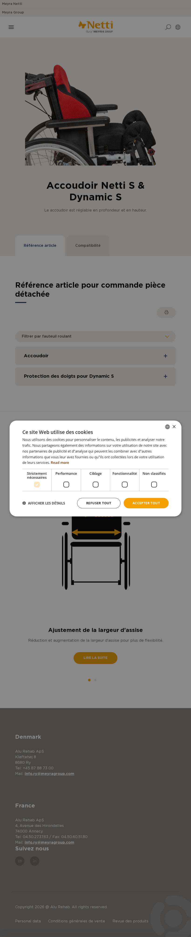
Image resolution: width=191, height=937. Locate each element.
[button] (43, 503)
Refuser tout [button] (98, 503)
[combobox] (167, 427)
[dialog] (95, 469)
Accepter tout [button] (146, 503)
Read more (60, 462)
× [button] (174, 426)
